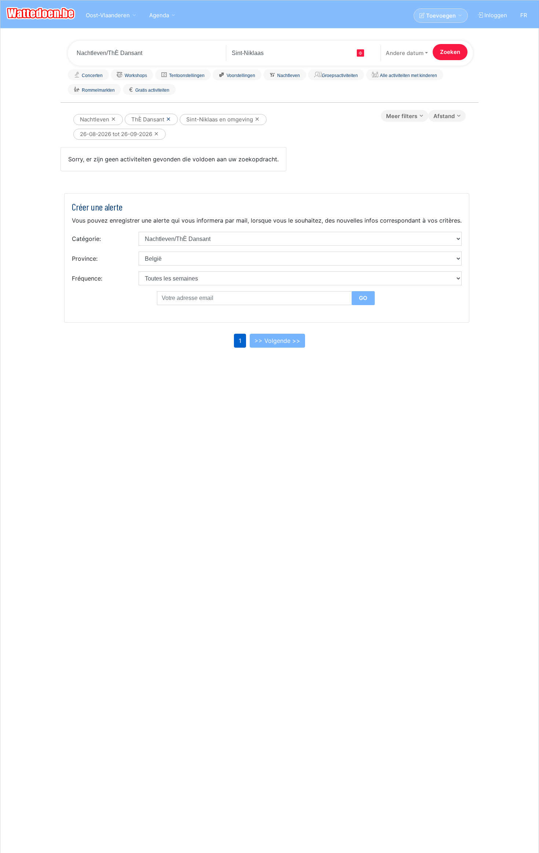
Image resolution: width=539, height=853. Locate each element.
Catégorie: (86, 238)
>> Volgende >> (277, 340)
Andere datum (404, 53)
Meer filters (401, 116)
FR (523, 15)
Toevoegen (440, 15)
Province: (85, 258)
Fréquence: (87, 278)
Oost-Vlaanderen (108, 15)
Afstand (444, 116)
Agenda (159, 15)
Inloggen (495, 15)
